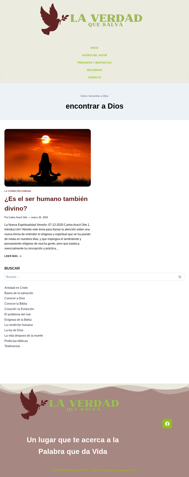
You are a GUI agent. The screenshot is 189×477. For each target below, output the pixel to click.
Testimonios (12, 346)
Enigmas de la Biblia (18, 319)
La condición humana (17, 191)
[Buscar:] (94, 276)
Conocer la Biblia (15, 303)
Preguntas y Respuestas (95, 62)
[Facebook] (167, 423)
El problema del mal (17, 314)
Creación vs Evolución (19, 309)
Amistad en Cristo (16, 287)
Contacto (94, 77)
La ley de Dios (13, 330)
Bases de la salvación (18, 293)
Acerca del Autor (94, 55)
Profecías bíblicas (16, 341)
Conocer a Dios (14, 298)
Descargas (94, 70)
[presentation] (47, 158)
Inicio (94, 48)
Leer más (12, 256)
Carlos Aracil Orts (18, 217)
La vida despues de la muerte (23, 335)
